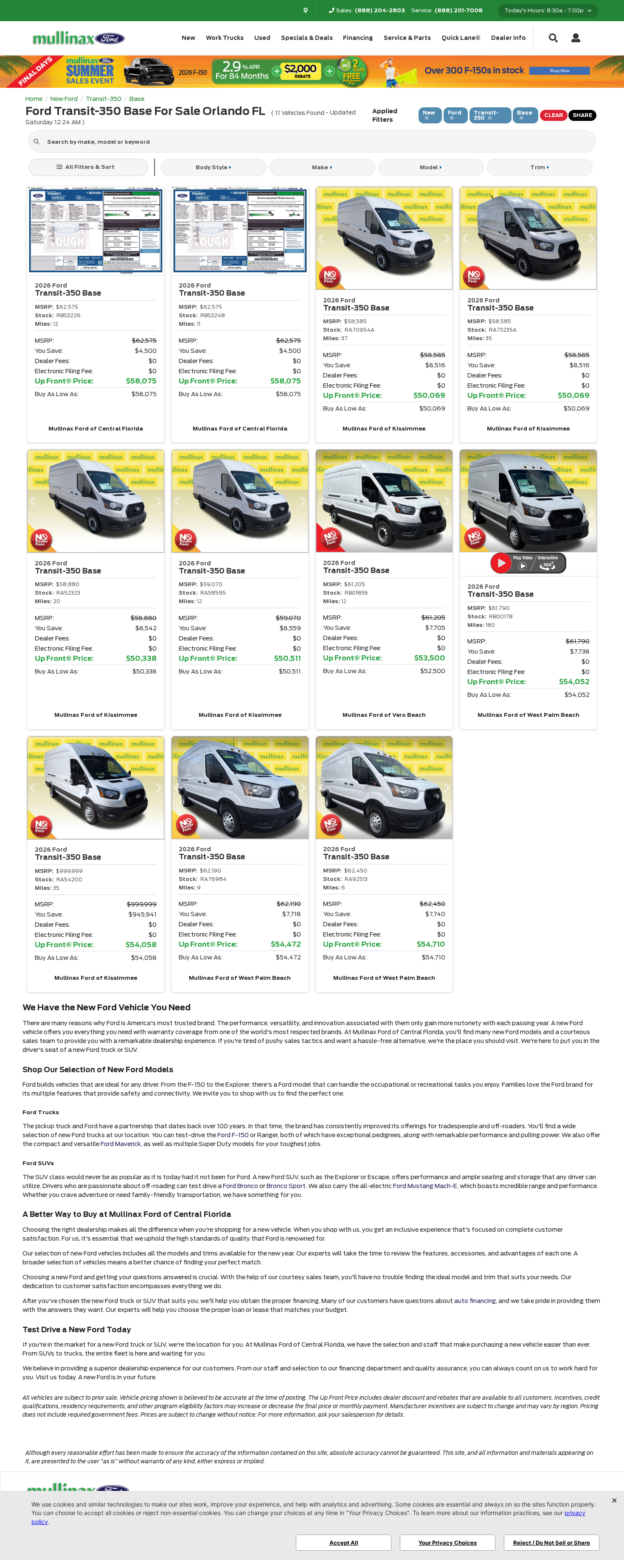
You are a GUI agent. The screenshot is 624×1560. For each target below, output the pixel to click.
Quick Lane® (461, 38)
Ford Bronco (240, 1186)
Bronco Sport (286, 1186)
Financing (358, 38)
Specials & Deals (307, 38)
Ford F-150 (233, 1135)
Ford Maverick (121, 1144)
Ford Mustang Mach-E (425, 1186)
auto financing (475, 1300)
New (188, 38)
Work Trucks (225, 38)
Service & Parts (407, 38)
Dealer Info (508, 38)
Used (262, 38)
